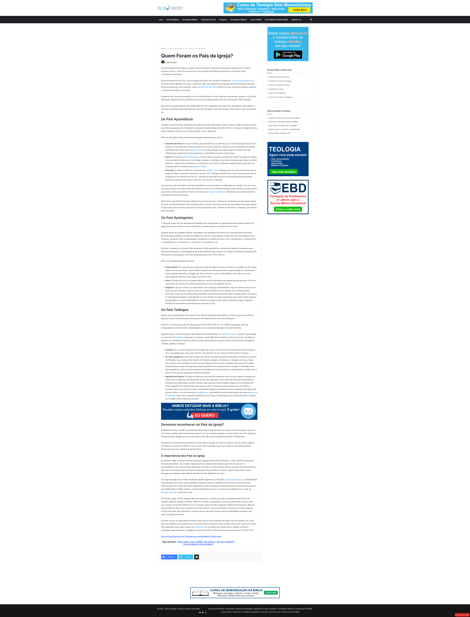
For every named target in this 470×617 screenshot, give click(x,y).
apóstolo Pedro (199, 166)
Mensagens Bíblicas (190, 20)
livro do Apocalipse (241, 80)
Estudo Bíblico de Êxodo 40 (279, 133)
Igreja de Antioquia (190, 157)
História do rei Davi (276, 89)
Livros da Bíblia (255, 20)
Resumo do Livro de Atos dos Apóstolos (284, 129)
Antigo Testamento (217, 192)
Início (161, 20)
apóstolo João (212, 170)
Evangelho (198, 527)
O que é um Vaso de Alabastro (280, 97)
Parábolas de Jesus (208, 20)
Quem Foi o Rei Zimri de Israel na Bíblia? (284, 118)
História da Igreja (174, 49)
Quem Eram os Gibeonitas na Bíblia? (283, 126)
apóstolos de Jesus (208, 87)
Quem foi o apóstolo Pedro (279, 85)
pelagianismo (202, 392)
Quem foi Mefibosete (277, 93)
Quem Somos (227, 612)
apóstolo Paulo (195, 150)
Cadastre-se (238, 612)
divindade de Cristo (227, 334)
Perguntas (223, 20)
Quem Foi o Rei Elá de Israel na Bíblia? (283, 122)
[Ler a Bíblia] (235, 593)
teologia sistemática (169, 492)
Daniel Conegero (171, 62)
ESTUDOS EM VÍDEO (463, 615)
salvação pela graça (234, 479)
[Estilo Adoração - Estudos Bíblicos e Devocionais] (170, 8)
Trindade (178, 337)
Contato (264, 612)
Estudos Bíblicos (173, 20)
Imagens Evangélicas (252, 612)
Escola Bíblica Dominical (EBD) (276, 20)
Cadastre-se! (296, 20)
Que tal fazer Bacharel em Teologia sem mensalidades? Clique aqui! (191, 536)
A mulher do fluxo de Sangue (280, 81)
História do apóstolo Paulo (279, 77)
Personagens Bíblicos (238, 20)
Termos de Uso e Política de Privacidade (284, 612)
